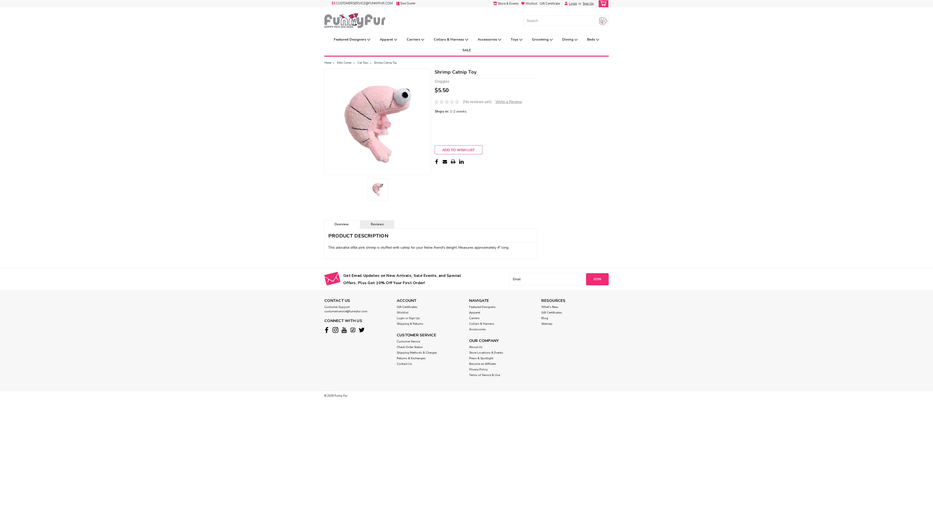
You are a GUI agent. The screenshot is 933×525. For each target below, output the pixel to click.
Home (327, 63)
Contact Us (404, 364)
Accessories (488, 39)
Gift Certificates (407, 307)
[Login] (565, 3)
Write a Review (508, 102)
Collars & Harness (449, 39)
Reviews (377, 224)
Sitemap (547, 324)
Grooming (541, 39)
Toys (515, 39)
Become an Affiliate (482, 364)
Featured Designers (350, 39)
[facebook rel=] (327, 330)
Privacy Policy (478, 369)
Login (573, 3)
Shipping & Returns (410, 324)
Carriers (414, 39)
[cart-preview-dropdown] (602, 3)
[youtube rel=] (344, 330)
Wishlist (402, 313)
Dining (568, 39)
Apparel (387, 39)
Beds (591, 39)
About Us (476, 347)
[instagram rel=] (335, 330)
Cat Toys (362, 63)
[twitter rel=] (362, 330)
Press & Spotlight (481, 358)
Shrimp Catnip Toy (385, 63)
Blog (544, 318)
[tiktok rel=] (353, 330)
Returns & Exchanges (411, 358)
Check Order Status (410, 347)
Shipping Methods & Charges (417, 353)
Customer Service (408, 341)
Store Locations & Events (486, 353)
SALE (466, 50)
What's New (549, 307)
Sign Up (588, 3)
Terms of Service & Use (484, 375)
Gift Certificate (550, 3)
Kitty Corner (344, 63)
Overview (341, 224)
